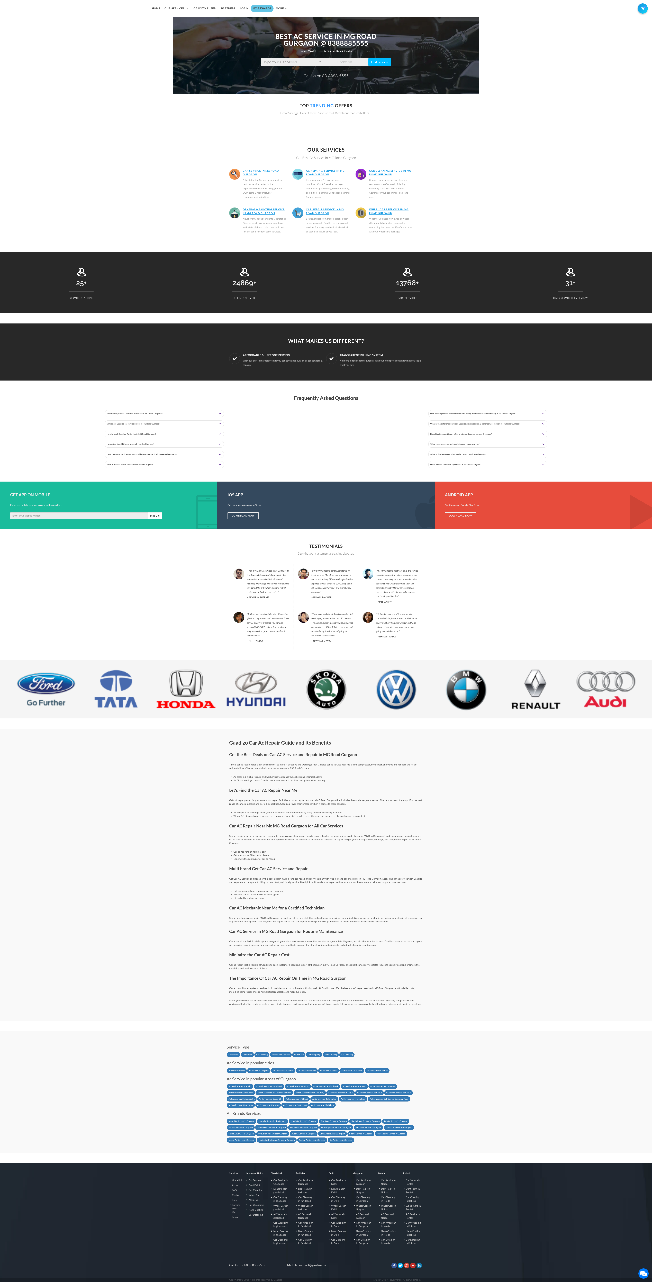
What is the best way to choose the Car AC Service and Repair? (458, 454)
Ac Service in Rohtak (307, 1070)
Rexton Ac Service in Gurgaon (312, 1140)
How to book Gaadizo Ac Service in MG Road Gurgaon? (131, 434)
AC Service (299, 1054)
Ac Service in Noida (328, 1070)
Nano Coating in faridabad (305, 1233)
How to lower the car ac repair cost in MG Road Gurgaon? (455, 464)
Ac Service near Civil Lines (322, 1105)
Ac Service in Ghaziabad (352, 1070)
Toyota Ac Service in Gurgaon (334, 1121)
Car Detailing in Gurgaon (363, 1241)
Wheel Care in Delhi (338, 1207)
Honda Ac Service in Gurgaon (303, 1121)
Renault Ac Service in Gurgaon (303, 1127)
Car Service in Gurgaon (363, 1182)
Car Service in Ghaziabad (280, 1182)
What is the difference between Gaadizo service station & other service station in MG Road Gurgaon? (475, 423)
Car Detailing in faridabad (305, 1241)
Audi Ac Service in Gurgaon (304, 1133)
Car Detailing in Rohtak (413, 1241)
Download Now (243, 515)
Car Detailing (347, 1054)
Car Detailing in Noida (388, 1241)
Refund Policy (413, 1279)
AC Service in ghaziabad (280, 1216)
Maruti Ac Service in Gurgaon (242, 1121)
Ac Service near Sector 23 (270, 1099)
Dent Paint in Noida (388, 1190)
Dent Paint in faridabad (305, 1190)
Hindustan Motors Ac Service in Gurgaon (277, 1140)
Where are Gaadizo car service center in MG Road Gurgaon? (133, 423)
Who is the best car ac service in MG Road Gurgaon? (130, 464)
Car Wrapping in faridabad (305, 1224)
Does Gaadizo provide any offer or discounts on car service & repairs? (461, 434)
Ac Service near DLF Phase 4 (369, 1092)
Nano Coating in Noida (388, 1233)
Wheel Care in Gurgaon (363, 1207)
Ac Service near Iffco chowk (241, 1105)
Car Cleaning (262, 1054)
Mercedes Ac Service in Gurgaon (391, 1133)
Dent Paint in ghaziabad (280, 1190)
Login (235, 1216)
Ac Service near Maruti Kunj (353, 1099)
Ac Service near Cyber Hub (354, 1086)
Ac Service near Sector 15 (298, 1086)
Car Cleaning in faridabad (305, 1199)
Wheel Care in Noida (388, 1207)
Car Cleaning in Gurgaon (363, 1199)
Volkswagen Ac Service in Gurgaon (336, 1127)
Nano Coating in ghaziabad (280, 1233)
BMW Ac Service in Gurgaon (332, 1133)
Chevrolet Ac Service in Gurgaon (271, 1127)
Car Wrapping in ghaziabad (280, 1224)
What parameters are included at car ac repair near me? (454, 444)
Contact (236, 1195)
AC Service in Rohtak (413, 1216)
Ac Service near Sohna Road (241, 1092)
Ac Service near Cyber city (240, 1086)
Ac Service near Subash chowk (269, 1086)
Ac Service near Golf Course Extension (274, 1092)
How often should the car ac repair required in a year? (130, 444)
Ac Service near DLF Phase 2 (398, 1092)
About (235, 1185)
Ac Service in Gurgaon (259, 1070)
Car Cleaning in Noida (388, 1199)
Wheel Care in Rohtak (413, 1207)
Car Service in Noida (388, 1182)
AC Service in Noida (388, 1216)
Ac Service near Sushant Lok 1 (242, 1099)
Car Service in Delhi (338, 1182)
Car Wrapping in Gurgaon (363, 1224)
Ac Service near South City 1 (340, 1092)
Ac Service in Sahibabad (377, 1070)
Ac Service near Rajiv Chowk (325, 1086)
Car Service (255, 1180)
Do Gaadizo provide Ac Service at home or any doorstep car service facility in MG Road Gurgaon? (473, 413)
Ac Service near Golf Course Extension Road (389, 1099)
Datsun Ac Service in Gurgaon (399, 1127)
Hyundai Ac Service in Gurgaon (272, 1121)
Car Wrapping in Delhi (338, 1224)
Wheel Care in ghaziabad (280, 1207)
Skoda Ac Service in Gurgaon (241, 1133)
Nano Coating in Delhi (338, 1233)
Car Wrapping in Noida (388, 1224)
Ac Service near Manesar (268, 1105)
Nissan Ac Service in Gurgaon (369, 1127)
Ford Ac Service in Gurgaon (241, 1127)
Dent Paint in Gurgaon (363, 1190)
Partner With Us (236, 1208)
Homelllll (237, 1180)
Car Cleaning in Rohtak (413, 1199)
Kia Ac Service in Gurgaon (341, 1140)
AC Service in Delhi (338, 1216)
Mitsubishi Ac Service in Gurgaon (272, 1133)
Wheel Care (255, 1195)
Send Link (155, 515)
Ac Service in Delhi (237, 1070)
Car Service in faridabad (305, 1182)
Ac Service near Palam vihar (324, 1099)
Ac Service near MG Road (297, 1099)
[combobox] (291, 62)
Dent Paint (247, 1054)
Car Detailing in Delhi (338, 1241)
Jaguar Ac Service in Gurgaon (241, 1140)
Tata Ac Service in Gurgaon (396, 1121)
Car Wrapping (314, 1054)
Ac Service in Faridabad (283, 1070)
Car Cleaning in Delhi (338, 1199)
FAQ (234, 1190)
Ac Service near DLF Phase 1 (382, 1086)
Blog (234, 1199)
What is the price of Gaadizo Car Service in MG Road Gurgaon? (134, 413)
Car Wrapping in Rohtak (413, 1224)
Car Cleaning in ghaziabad (280, 1199)
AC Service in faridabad (305, 1216)
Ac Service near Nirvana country (309, 1092)
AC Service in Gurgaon (363, 1216)
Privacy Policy (396, 1279)
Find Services (379, 62)
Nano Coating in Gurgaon (363, 1233)
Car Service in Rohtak (413, 1182)
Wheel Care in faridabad (305, 1207)
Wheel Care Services (281, 1054)
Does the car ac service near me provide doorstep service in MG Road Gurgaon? (142, 454)
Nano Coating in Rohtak (413, 1233)
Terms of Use (379, 1279)
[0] (642, 8)
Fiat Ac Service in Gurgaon (361, 1133)
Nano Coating (331, 1054)
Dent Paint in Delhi (338, 1190)
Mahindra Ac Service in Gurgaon (365, 1121)
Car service (233, 1054)
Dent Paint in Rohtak (413, 1190)
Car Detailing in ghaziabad (280, 1241)
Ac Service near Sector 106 (295, 1105)
